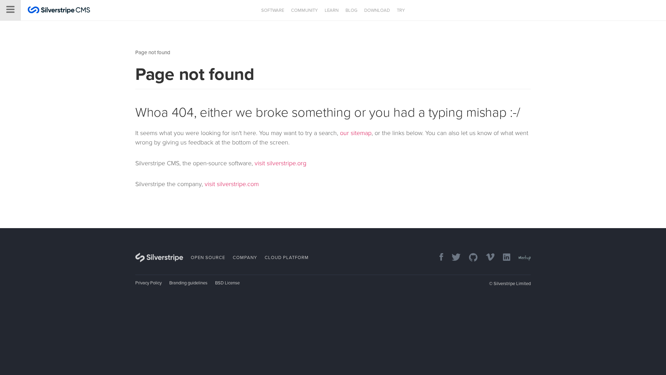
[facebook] (438, 257)
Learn (332, 10)
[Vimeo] (487, 257)
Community (304, 10)
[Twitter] (453, 257)
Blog (351, 10)
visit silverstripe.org (280, 163)
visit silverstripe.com (232, 184)
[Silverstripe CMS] (59, 11)
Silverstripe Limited (512, 283)
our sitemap (356, 133)
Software (272, 10)
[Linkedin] (503, 257)
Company (245, 257)
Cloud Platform (287, 257)
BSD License (227, 283)
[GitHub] (470, 257)
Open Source (208, 257)
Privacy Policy (148, 283)
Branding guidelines (188, 283)
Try (401, 10)
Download (377, 10)
